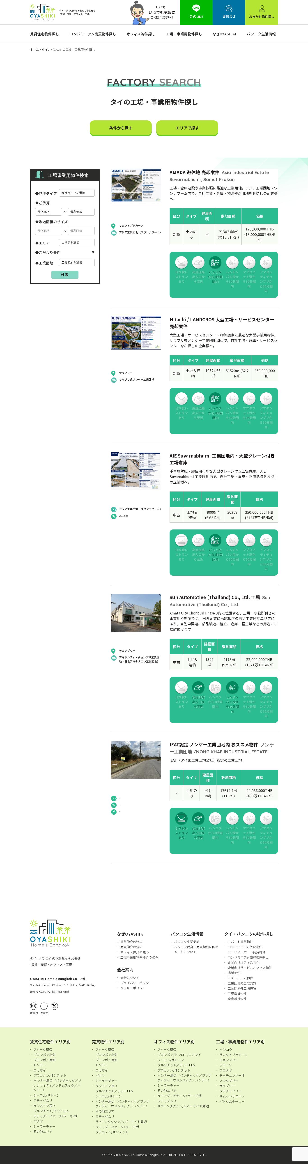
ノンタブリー (228, 1080)
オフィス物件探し (140, 34)
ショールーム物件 (240, 978)
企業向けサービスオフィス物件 (250, 967)
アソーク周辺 (42, 1049)
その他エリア (42, 1131)
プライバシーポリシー (136, 982)
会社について (129, 977)
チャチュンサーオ (232, 1075)
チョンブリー (228, 1060)
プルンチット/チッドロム (51, 1111)
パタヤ (38, 1121)
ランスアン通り (44, 1105)
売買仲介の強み (131, 947)
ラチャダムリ (42, 1100)
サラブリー (227, 1085)
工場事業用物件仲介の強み (139, 957)
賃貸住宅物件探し (44, 34)
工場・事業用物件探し (184, 34)
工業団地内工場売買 (242, 983)
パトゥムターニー (232, 1101)
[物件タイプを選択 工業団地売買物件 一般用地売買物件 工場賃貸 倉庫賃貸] (77, 193)
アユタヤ (225, 1070)
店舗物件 (234, 973)
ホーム (34, 49)
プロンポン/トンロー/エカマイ (179, 1054)
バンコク (225, 1049)
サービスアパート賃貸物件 (247, 952)
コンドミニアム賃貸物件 (245, 947)
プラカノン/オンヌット (49, 1075)
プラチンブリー (230, 1091)
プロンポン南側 (44, 1060)
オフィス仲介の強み (134, 952)
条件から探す (120, 128)
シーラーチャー (44, 1126)
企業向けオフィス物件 (243, 962)
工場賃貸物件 (237, 993)
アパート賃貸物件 (240, 941)
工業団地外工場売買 (242, 988)
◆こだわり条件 (47, 252)
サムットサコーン (231, 1096)
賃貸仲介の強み (131, 941)
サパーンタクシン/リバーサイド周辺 (121, 1121)
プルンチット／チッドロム (114, 1091)
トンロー (39, 1065)
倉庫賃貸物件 (237, 998)
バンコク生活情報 (261, 34)
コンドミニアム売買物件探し (92, 34)
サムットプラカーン (233, 1054)
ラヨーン (225, 1065)
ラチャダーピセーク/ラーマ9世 (55, 1116)
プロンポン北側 (44, 1054)
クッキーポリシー (133, 988)
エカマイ (39, 1070)
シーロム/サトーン (46, 1095)
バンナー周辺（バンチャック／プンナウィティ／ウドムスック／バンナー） (57, 1085)
